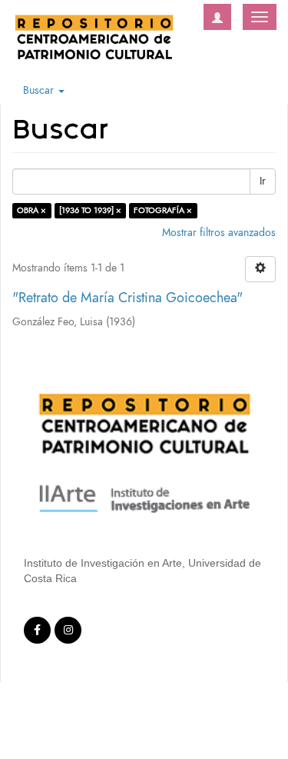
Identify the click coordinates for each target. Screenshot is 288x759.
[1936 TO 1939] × (90, 210)
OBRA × (31, 210)
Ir (263, 181)
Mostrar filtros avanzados (219, 232)
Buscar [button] (40, 90)
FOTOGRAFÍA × (163, 210)
